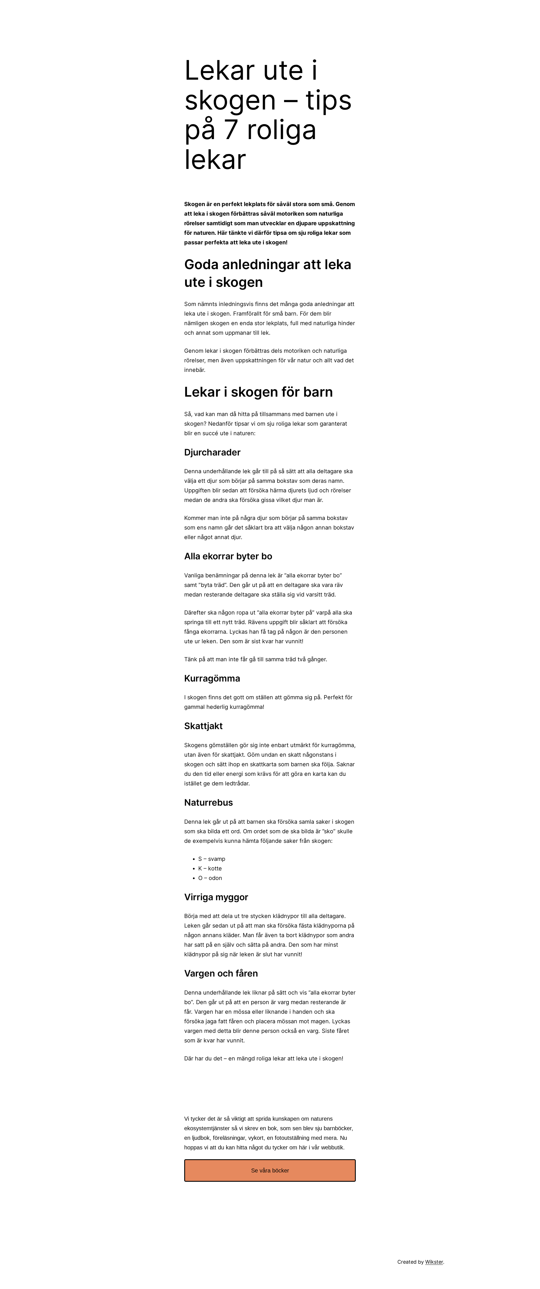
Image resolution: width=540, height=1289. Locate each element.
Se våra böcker (270, 1170)
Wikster (434, 1262)
